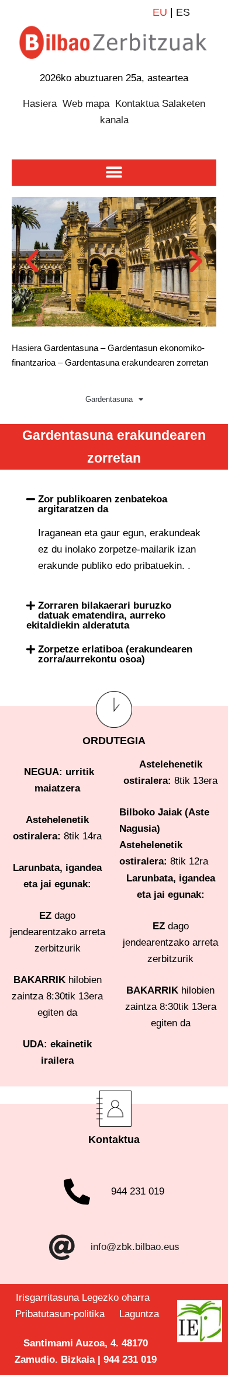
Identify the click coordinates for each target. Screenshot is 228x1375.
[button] (114, 172)
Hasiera (40, 103)
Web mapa (86, 103)
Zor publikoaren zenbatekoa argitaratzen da (102, 504)
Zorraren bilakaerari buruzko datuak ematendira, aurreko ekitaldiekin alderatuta (98, 615)
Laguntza (139, 1314)
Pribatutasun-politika (64, 1314)
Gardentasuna (109, 399)
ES (183, 12)
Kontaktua (137, 103)
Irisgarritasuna (47, 1297)
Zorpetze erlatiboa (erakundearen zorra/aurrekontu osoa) (115, 654)
